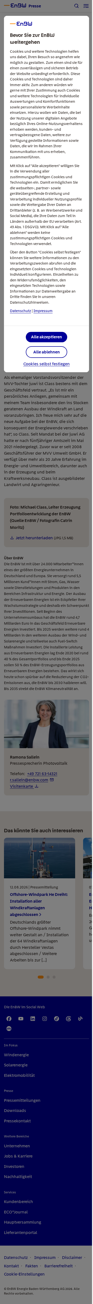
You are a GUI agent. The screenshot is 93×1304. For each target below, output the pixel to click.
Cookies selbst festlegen (46, 364)
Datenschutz (20, 311)
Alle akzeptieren (46, 336)
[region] (46, 652)
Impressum (43, 311)
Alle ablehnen (46, 351)
